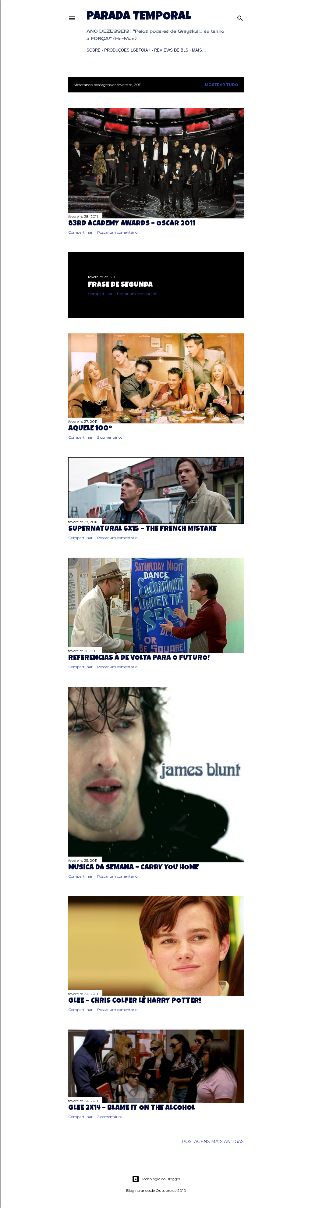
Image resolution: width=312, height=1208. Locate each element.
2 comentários (109, 437)
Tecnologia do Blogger (161, 1179)
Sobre (94, 50)
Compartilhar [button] (80, 232)
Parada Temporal (139, 17)
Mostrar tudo (221, 84)
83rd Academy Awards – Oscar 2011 (131, 224)
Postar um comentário (117, 232)
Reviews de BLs (171, 50)
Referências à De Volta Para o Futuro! (139, 658)
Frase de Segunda (120, 285)
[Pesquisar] (240, 17)
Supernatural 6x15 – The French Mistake (142, 529)
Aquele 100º (90, 429)
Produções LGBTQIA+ (127, 50)
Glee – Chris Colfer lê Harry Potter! (134, 1001)
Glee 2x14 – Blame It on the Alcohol (131, 1108)
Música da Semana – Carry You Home (133, 868)
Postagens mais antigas (213, 1141)
